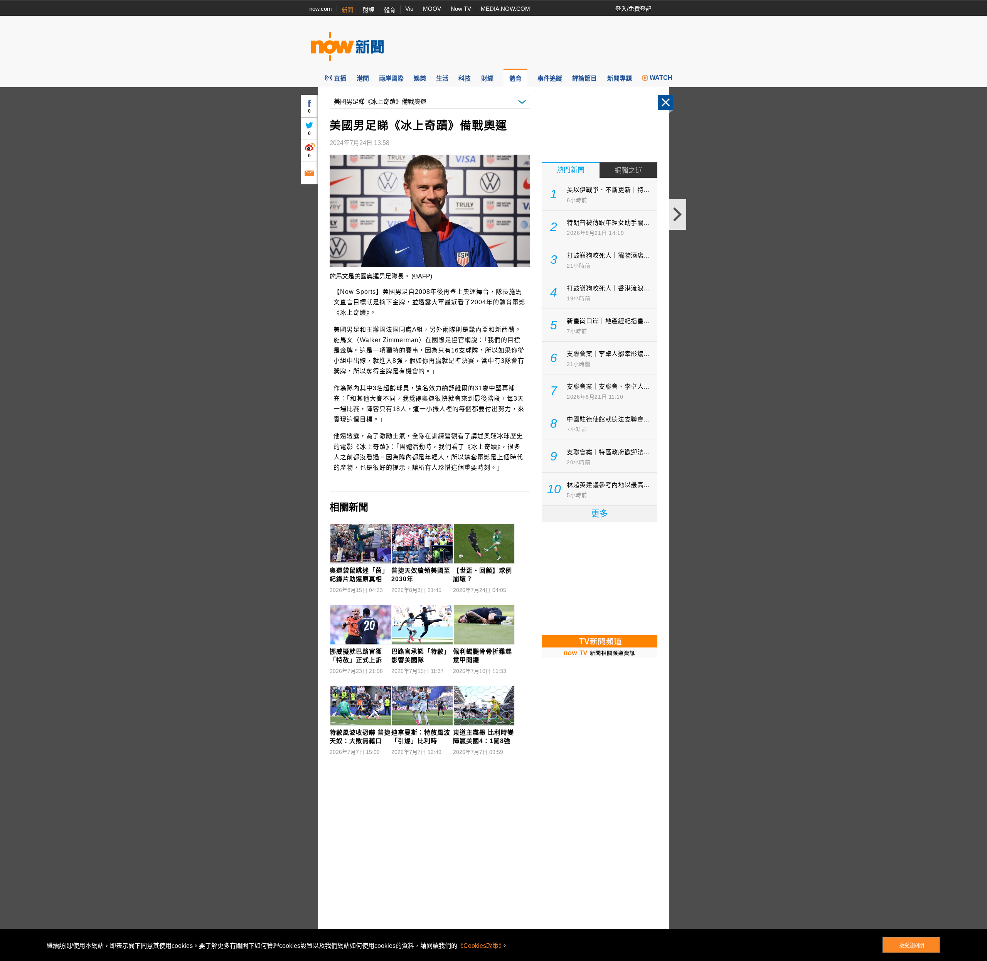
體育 (390, 10)
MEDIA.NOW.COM (505, 8)
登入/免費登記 (633, 8)
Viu (409, 8)
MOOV (432, 8)
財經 (368, 10)
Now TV (461, 8)
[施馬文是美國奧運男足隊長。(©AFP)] (430, 211)
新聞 (347, 10)
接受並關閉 (911, 945)
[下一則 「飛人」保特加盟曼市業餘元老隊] (677, 214)
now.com (320, 8)
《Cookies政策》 (479, 945)
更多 (599, 513)
